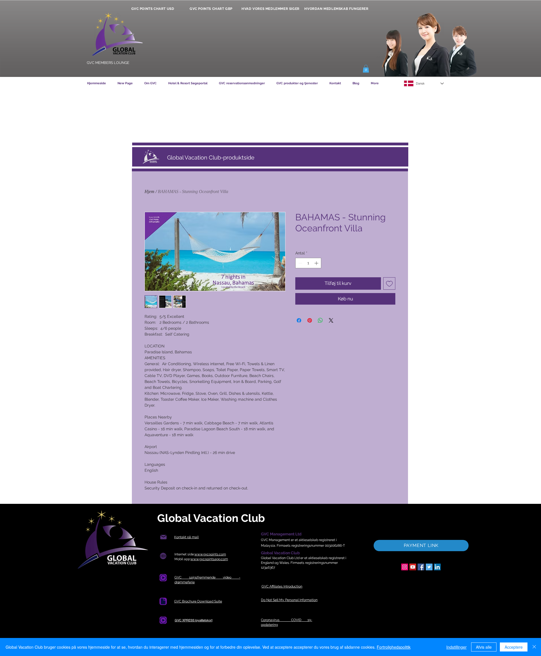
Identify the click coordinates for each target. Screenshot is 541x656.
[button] (366, 68)
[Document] (163, 577)
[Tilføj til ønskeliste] (389, 283)
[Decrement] (299, 263)
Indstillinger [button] (456, 647)
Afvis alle (484, 647)
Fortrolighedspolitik (394, 647)
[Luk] (534, 646)
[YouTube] (412, 567)
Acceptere (514, 647)
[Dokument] (163, 601)
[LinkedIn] (437, 567)
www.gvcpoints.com (210, 554)
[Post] (163, 537)
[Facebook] (421, 567)
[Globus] (163, 556)
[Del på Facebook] (299, 320)
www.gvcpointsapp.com (209, 559)
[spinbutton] (308, 263)
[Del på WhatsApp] (320, 320)
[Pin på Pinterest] (309, 320)
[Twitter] (429, 567)
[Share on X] (331, 320)
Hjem (149, 191)
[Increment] (316, 263)
